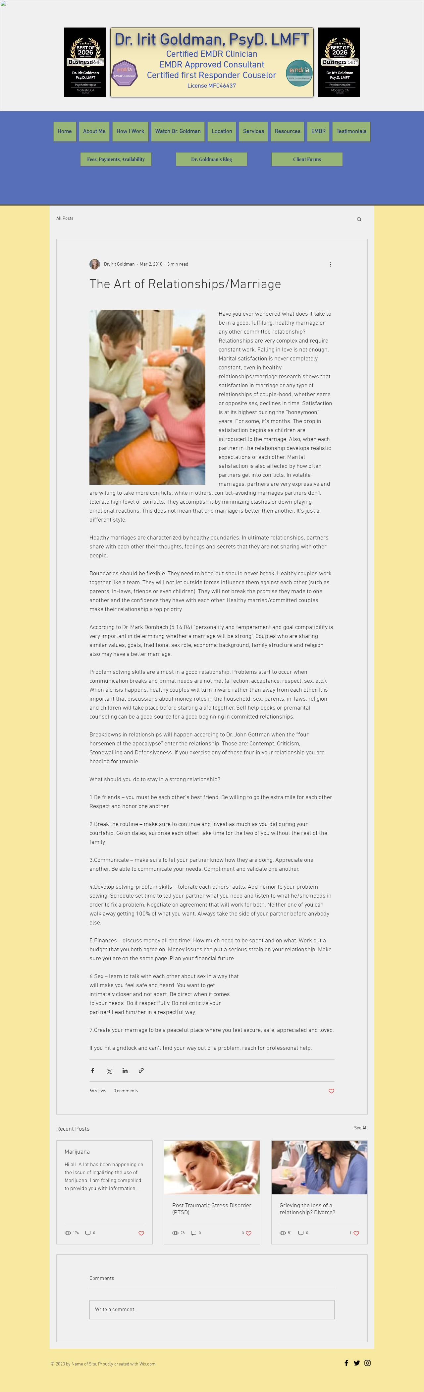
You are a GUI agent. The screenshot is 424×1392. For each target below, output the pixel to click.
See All (361, 1128)
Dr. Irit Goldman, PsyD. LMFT (212, 40)
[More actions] (331, 264)
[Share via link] (141, 1070)
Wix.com (147, 1364)
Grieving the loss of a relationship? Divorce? (307, 1209)
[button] (359, 218)
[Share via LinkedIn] (125, 1070)
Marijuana (77, 1152)
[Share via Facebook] (92, 1070)
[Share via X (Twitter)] (109, 1070)
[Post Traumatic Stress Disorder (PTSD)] (212, 1167)
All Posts (65, 218)
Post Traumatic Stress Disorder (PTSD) (211, 1209)
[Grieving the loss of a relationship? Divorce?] (319, 1167)
